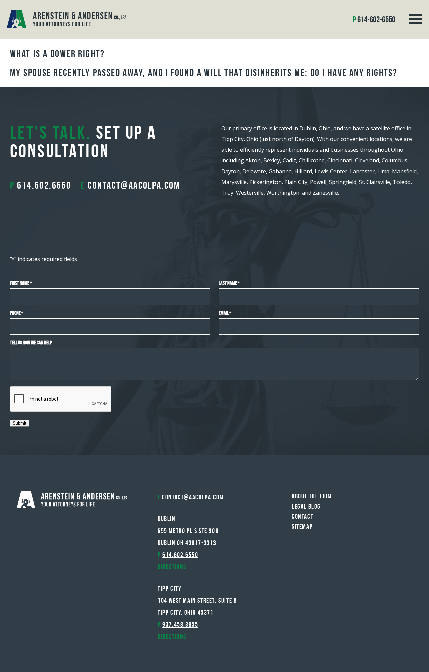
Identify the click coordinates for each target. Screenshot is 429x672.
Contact (302, 516)
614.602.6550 (44, 185)
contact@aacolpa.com (134, 185)
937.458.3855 (180, 624)
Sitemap (302, 526)
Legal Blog (306, 506)
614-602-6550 (376, 19)
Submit (19, 423)
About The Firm (312, 496)
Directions (172, 566)
